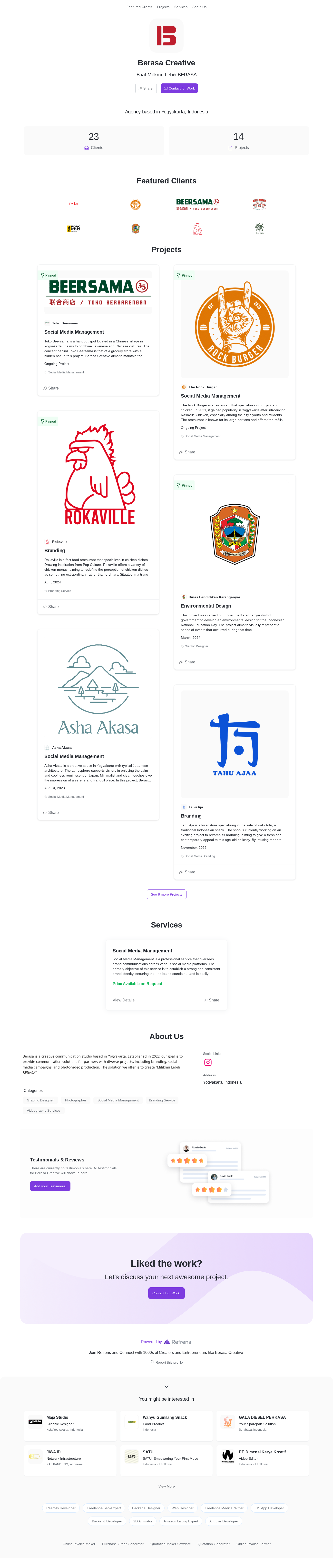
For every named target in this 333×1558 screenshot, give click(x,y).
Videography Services (43, 1110)
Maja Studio (57, 1417)
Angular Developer (223, 1521)
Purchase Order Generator (123, 1544)
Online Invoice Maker (79, 1544)
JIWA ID (54, 1452)
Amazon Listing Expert (181, 1521)
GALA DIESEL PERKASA (262, 1417)
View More (166, 1486)
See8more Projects (166, 894)
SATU (148, 1452)
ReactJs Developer (61, 1508)
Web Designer (183, 1508)
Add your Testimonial (50, 1186)
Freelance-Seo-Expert (104, 1508)
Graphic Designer (40, 1100)
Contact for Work (182, 88)
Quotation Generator (214, 1544)
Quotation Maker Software (170, 1544)
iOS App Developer (269, 1508)
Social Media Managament (118, 1100)
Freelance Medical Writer (224, 1508)
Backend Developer (107, 1521)
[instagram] (208, 1062)
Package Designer (146, 1508)
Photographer (75, 1100)
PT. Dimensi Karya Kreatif (262, 1452)
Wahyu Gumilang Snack (165, 1417)
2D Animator (142, 1521)
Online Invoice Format (253, 1544)
